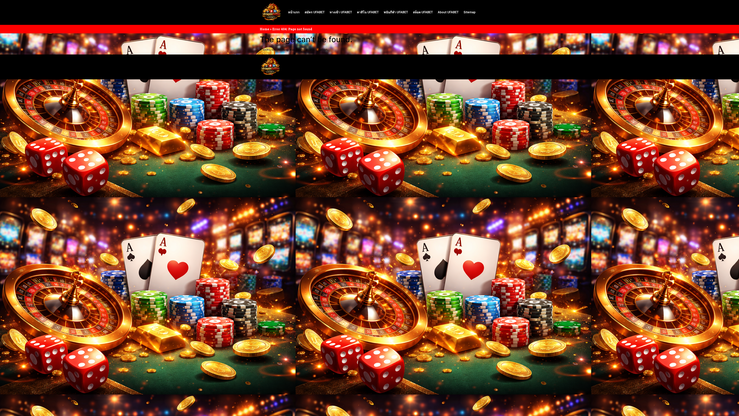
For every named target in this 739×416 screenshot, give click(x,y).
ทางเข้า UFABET (341, 12)
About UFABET (448, 12)
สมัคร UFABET (315, 12)
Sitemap (470, 12)
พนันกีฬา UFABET (396, 12)
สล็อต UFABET (423, 12)
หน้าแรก (294, 12)
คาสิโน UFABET (368, 12)
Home (264, 29)
